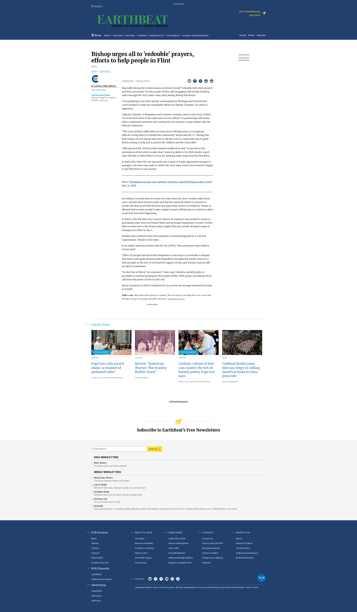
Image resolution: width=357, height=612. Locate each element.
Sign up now (254, 15)
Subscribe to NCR (177, 538)
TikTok (178, 579)
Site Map (179, 587)
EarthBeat (173, 35)
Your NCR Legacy (143, 558)
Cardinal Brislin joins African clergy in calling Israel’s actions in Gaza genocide (241, 370)
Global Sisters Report (195, 35)
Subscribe (261, 35)
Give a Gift (174, 548)
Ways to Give (141, 553)
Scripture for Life (99, 562)
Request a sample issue (180, 562)
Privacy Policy (243, 548)
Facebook (161, 579)
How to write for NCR (212, 543)
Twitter (155, 579)
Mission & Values (244, 543)
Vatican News (101, 352)
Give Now (139, 538)
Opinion (142, 35)
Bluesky (150, 579)
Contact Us (207, 538)
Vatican (117, 35)
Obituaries (96, 596)
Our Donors (141, 562)
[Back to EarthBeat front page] (129, 19)
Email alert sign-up (176, 299)
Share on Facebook (195, 81)
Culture (130, 35)
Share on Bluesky (189, 81)
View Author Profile (98, 90)
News (107, 35)
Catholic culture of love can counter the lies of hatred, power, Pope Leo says (196, 370)
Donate (243, 35)
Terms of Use (158, 587)
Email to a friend (206, 81)
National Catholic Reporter (261, 578)
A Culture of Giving (144, 548)
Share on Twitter (200, 81)
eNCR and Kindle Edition (181, 558)
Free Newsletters (177, 553)
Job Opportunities (211, 548)
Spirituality (156, 35)
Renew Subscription (179, 543)
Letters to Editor (210, 553)
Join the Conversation (100, 95)
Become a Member (144, 543)
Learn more (103, 100)
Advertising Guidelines (143, 587)
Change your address (212, 558)
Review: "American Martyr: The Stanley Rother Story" (151, 368)
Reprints (206, 562)
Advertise (96, 600)
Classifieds (96, 591)
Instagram (172, 579)
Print (211, 81)
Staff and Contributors (247, 553)
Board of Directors (245, 558)
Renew (251, 35)
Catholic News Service (112, 378)
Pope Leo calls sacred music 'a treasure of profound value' (107, 368)
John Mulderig (142, 378)
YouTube (166, 579)
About (239, 538)
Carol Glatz (96, 378)
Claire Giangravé (230, 382)
